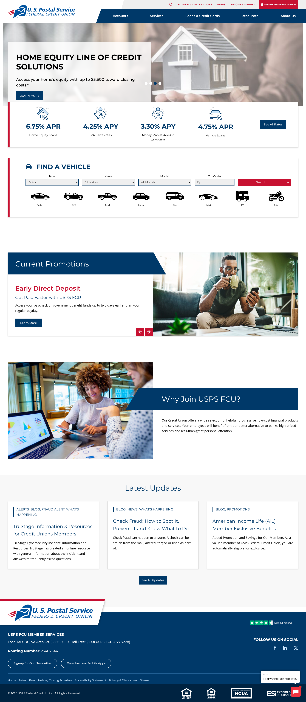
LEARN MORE (29, 90)
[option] (153, 294)
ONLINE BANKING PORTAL (280, 4)
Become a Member (243, 4)
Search (261, 182)
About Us (288, 16)
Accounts (120, 16)
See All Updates (153, 580)
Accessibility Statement (90, 680)
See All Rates (273, 124)
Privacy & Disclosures (123, 680)
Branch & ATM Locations (195, 4)
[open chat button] (296, 692)
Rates (221, 4)
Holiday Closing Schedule (55, 680)
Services (156, 16)
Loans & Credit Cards (202, 16)
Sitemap (145, 680)
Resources (250, 16)
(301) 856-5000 (57, 642)
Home (12, 680)
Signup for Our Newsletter (33, 663)
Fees (32, 680)
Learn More (28, 323)
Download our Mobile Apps (86, 663)
